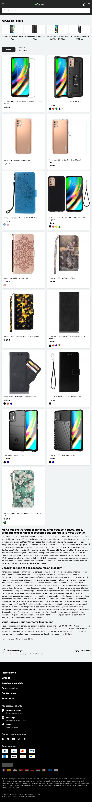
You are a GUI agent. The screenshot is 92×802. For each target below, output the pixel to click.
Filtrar (8, 50)
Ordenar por (22, 47)
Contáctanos (9, 693)
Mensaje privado (13, 727)
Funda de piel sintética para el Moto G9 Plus (65, 397)
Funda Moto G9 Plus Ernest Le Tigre (62, 278)
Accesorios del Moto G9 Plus (80, 37)
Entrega (6, 678)
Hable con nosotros (14, 713)
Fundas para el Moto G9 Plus (12, 37)
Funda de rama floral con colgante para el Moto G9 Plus (22, 514)
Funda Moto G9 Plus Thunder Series (62, 455)
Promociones (9, 672)
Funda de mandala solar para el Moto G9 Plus (20, 218)
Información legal (8, 794)
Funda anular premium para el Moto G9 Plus (65, 102)
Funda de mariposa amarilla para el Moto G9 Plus (21, 336)
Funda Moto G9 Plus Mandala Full (15, 278)
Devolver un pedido (12, 683)
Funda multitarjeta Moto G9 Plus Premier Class (20, 397)
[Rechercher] (5, 10)
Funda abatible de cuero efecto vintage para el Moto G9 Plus (68, 337)
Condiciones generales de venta (28, 794)
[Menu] (18, 4)
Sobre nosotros (10, 688)
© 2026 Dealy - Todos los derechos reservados (18, 796)
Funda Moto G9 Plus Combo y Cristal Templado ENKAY (66, 161)
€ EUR (6, 765)
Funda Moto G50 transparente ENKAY (17, 160)
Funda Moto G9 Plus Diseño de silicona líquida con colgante (67, 219)
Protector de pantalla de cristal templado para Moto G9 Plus (22, 103)
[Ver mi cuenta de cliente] (83, 4)
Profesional (8, 698)
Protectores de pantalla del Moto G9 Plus (57, 37)
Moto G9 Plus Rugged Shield (13, 455)
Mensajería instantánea (16, 720)
